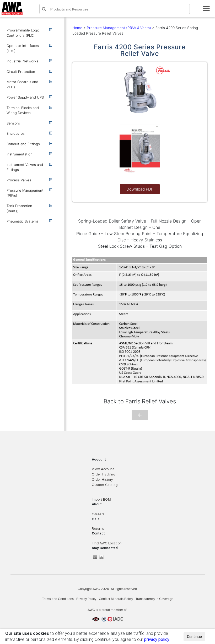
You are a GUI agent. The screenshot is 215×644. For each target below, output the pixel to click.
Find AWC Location (107, 543)
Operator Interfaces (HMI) (23, 48)
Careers (98, 514)
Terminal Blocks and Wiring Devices (23, 110)
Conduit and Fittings (23, 144)
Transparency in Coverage (154, 599)
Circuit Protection (21, 71)
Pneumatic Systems (23, 221)
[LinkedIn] (96, 557)
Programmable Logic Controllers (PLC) (23, 32)
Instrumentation (20, 154)
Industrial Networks (22, 61)
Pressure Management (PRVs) (25, 193)
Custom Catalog (104, 485)
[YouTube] (102, 557)
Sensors (13, 123)
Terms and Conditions (58, 599)
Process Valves (19, 180)
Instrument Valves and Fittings (25, 167)
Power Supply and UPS (25, 97)
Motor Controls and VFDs (22, 84)
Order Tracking (103, 474)
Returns (98, 529)
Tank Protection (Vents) (19, 208)
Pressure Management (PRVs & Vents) (119, 28)
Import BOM (101, 499)
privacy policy (156, 639)
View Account (103, 469)
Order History (102, 480)
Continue (194, 637)
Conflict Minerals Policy (116, 599)
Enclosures (16, 133)
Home (77, 28)
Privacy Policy (86, 599)
